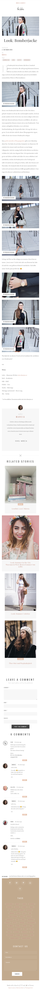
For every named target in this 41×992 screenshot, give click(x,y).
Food (18, 913)
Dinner (31, 907)
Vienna (18, 935)
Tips (31, 929)
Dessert (24, 907)
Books (20, 504)
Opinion (8, 922)
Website (6, 718)
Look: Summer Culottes (20, 614)
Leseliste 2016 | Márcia (20, 508)
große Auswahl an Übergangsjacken (15, 141)
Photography (31, 922)
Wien (32, 935)
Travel (9, 932)
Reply (24, 760)
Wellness (25, 935)
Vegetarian (10, 935)
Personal (22, 922)
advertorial (9, 904)
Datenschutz (20, 988)
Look (13, 60)
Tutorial (16, 932)
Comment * (7, 687)
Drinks (15, 910)
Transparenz (29, 988)
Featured (29, 910)
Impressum (11, 988)
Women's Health (14, 938)
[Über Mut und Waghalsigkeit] (20, 639)
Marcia (4, 55)
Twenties (24, 932)
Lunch (23, 919)
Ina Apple (12, 787)
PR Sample (10, 926)
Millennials (31, 919)
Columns (20, 659)
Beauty (17, 904)
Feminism (11, 913)
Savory (24, 926)
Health (22, 916)
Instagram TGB (13, 757)
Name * (5, 702)
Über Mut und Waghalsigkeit (20, 663)
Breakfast (31, 904)
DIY (9, 910)
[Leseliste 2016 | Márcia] (20, 484)
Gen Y (24, 913)
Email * (5, 710)
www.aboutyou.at (22, 375)
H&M (30, 913)
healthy (29, 916)
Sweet (25, 929)
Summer (19, 929)
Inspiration (6, 60)
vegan (31, 932)
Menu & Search (20, 3)
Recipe (17, 926)
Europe (22, 910)
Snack (31, 926)
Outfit (19, 60)
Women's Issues (26, 938)
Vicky (11, 742)
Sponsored (27, 60)
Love (17, 919)
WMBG (12, 821)
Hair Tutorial (13, 916)
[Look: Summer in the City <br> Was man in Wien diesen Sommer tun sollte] (20, 537)
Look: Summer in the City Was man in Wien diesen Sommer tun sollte (20, 564)
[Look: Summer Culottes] (20, 592)
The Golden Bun (18, 755)
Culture (17, 907)
